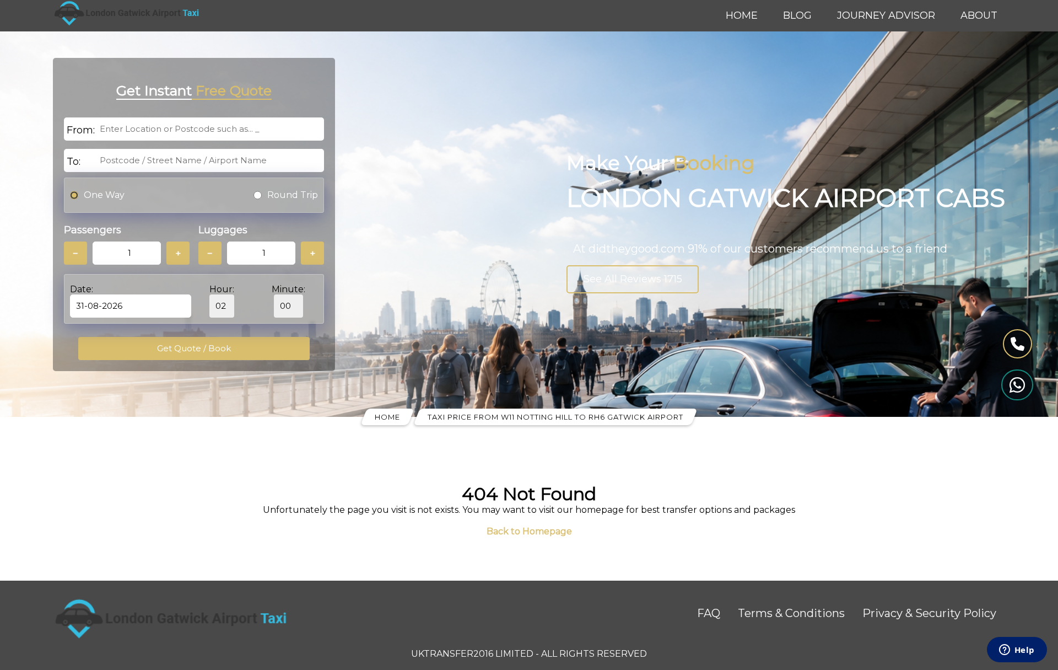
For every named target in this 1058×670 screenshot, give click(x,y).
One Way (104, 195)
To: (73, 162)
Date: (81, 289)
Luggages (222, 230)
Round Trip (292, 195)
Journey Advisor (886, 15)
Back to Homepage (529, 531)
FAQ (708, 613)
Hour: (221, 289)
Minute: (288, 289)
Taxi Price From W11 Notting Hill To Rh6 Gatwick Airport (555, 416)
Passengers (92, 230)
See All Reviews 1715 (633, 279)
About (978, 15)
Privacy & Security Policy (929, 613)
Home (742, 15)
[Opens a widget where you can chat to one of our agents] (1016, 650)
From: (81, 130)
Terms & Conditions (791, 613)
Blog (797, 15)
